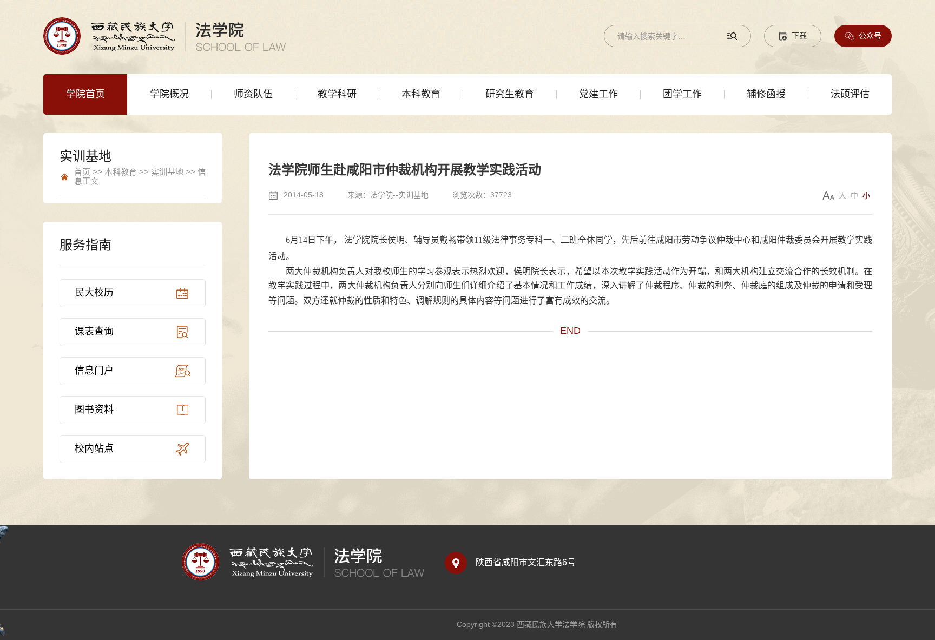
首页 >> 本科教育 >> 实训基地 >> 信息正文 (140, 177)
